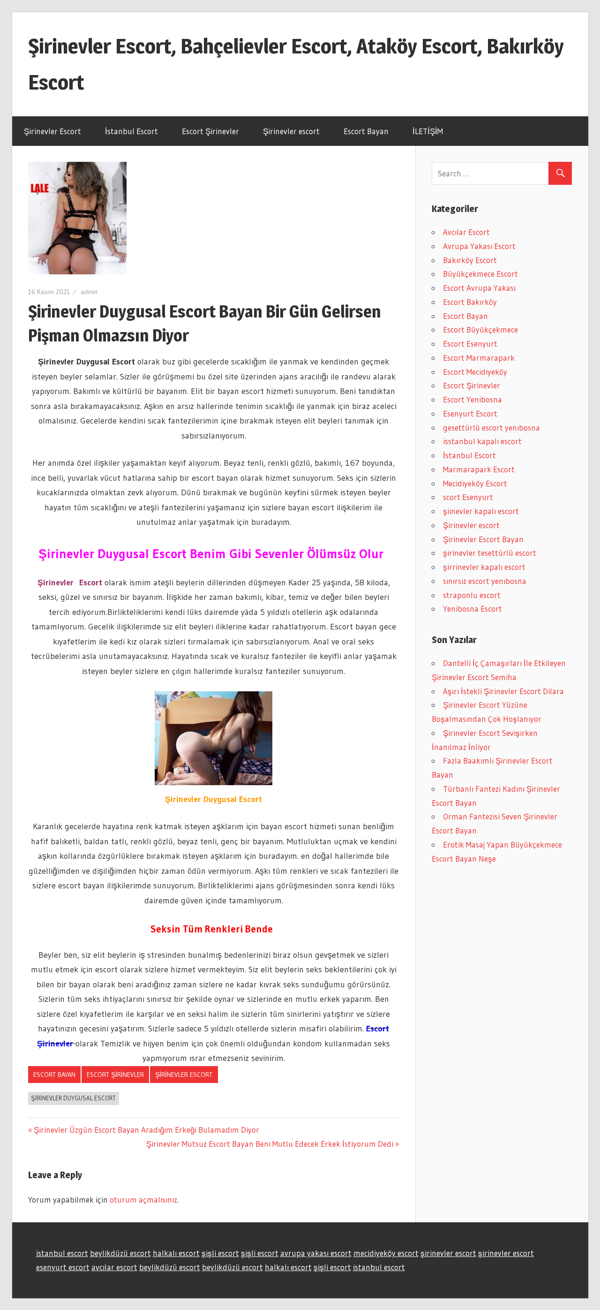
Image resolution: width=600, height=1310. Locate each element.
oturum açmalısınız (143, 1199)
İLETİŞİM (427, 131)
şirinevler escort (448, 1253)
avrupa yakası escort (316, 1253)
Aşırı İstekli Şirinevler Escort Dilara (503, 691)
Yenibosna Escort (472, 608)
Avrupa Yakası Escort (479, 246)
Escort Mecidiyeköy (475, 372)
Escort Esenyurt (470, 343)
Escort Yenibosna (472, 399)
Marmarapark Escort (479, 469)
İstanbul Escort (131, 131)
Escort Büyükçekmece (480, 329)
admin (89, 292)
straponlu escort (472, 595)
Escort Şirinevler (210, 131)
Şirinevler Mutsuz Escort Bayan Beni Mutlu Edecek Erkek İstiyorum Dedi (269, 1144)
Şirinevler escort (291, 131)
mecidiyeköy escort (386, 1253)
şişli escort (220, 1253)
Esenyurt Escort (470, 413)
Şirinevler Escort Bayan (483, 539)
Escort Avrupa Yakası (479, 288)
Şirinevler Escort (52, 131)
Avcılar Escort (466, 232)
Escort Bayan (366, 131)
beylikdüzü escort (120, 1253)
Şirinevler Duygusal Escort (73, 1098)
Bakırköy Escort (470, 260)
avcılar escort (114, 1267)
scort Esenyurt (468, 497)
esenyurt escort (63, 1267)
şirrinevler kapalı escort (484, 567)
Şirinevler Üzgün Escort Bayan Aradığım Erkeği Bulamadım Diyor (146, 1130)
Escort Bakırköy (470, 302)
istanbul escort (62, 1253)
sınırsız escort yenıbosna (484, 581)
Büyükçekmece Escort (480, 274)
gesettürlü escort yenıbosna (491, 427)
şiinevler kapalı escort (481, 511)
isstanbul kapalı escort (482, 441)
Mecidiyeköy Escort (475, 483)
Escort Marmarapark (479, 358)
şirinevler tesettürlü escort (489, 553)
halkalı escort (176, 1253)
